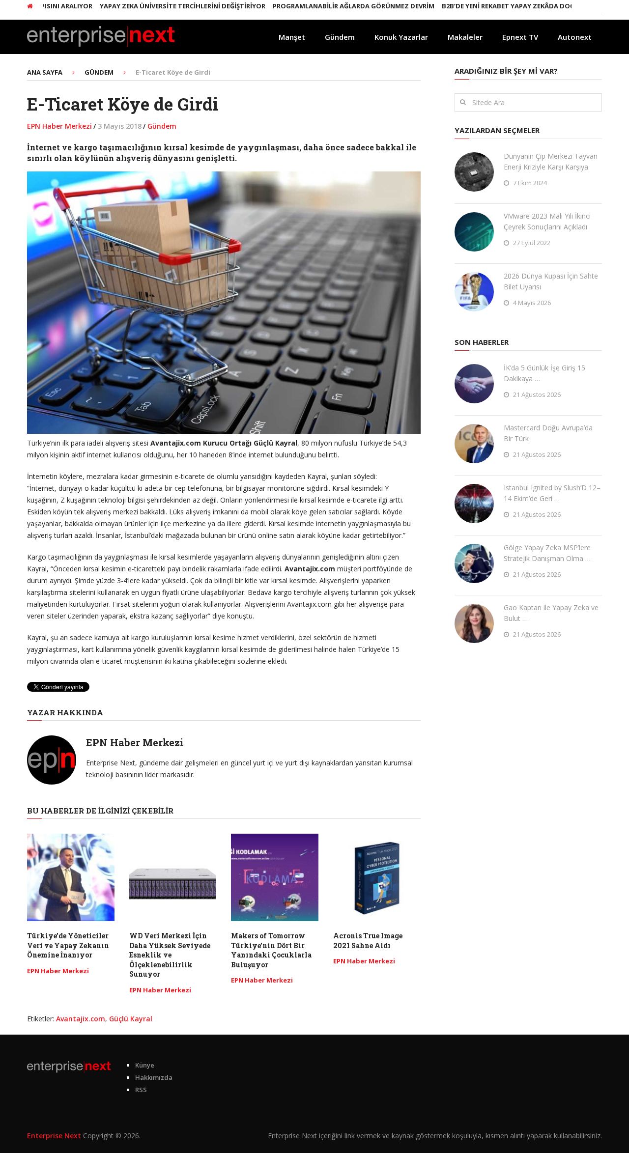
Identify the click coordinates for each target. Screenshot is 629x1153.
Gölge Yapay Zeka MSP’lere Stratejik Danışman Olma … (547, 553)
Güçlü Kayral (130, 1018)
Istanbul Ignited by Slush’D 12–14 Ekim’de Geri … (552, 493)
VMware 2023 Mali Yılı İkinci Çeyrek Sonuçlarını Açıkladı (547, 221)
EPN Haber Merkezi (59, 126)
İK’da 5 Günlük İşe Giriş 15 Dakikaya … (544, 373)
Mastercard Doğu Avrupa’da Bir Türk (548, 433)
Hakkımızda (153, 1077)
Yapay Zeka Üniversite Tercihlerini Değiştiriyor (157, 5)
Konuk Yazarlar (401, 37)
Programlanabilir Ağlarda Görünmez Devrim (328, 5)
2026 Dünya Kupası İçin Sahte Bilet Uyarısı (551, 281)
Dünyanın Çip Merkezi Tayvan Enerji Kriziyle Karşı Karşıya (551, 161)
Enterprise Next (54, 1135)
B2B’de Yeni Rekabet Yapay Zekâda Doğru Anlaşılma (506, 5)
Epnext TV (520, 37)
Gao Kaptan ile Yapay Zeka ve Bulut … (551, 613)
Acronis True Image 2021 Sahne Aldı (367, 940)
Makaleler (465, 37)
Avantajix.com (80, 1018)
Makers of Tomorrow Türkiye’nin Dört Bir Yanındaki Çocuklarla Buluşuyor (271, 950)
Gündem (340, 37)
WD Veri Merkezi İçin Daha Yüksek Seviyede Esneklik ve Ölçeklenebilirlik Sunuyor (169, 955)
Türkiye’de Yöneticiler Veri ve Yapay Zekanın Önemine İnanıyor (68, 945)
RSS (141, 1089)
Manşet (292, 37)
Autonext (575, 37)
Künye (144, 1065)
